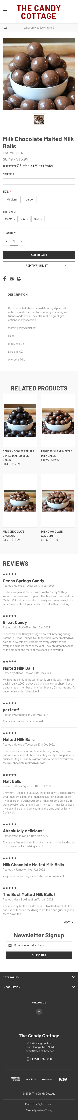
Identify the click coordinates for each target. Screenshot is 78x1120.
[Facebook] (5, 278)
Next (67, 922)
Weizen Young (44, 1110)
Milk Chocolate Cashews (13, 534)
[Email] (12, 278)
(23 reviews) (24, 165)
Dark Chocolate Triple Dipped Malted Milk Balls (18, 456)
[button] (42, 165)
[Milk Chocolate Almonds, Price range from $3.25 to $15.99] (58, 501)
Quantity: (9, 233)
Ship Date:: (9, 211)
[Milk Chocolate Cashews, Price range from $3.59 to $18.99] (20, 501)
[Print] (19, 278)
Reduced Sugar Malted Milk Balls (56, 453)
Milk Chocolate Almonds (52, 534)
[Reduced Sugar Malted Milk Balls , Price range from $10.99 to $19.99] (58, 420)
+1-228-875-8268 (41, 1059)
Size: (6, 191)
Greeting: (9, 174)
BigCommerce (45, 1104)
